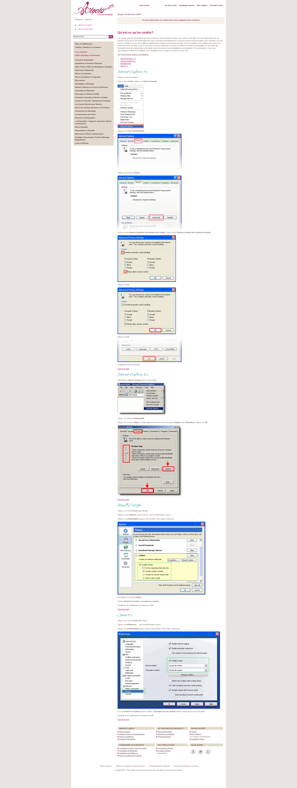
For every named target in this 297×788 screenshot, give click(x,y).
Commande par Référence (128, 753)
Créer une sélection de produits (130, 755)
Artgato (193, 731)
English (88, 19)
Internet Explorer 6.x (128, 61)
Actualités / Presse (197, 739)
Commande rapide (186, 5)
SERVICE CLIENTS (85, 25)
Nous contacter (106, 766)
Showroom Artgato (164, 736)
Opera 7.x (124, 66)
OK (111, 37)
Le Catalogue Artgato (165, 748)
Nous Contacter (124, 731)
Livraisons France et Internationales (132, 734)
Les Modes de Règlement (128, 751)
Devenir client (216, 5)
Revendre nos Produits (166, 734)
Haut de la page (123, 369)
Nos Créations (196, 734)
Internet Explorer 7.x (128, 59)
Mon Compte (202, 5)
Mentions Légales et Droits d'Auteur (130, 766)
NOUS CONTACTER (85, 29)
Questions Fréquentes (127, 739)
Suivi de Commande (126, 736)
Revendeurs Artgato (165, 731)
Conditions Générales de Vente (186, 766)
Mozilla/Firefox (125, 63)
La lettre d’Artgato (164, 751)
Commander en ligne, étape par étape (132, 748)
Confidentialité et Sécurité (159, 766)
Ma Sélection (171, 5)
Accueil (120, 14)
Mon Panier (144, 5)
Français (79, 19)
